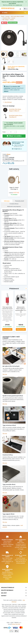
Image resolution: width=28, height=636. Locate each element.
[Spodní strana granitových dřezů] (14, 385)
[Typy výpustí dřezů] (14, 503)
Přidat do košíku (14, 136)
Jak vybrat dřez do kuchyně (11, 366)
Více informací (8, 102)
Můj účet (4, 593)
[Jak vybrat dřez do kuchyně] (14, 355)
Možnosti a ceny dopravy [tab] (14, 206)
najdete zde (19, 5)
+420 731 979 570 (19, 145)
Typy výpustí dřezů (8, 514)
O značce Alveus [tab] (14, 203)
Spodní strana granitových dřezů (13, 396)
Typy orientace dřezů (9, 425)
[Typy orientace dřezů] (14, 415)
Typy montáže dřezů (9, 484)
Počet (4, 132)
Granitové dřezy (8, 455)
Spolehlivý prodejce (7, 587)
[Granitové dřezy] (14, 444)
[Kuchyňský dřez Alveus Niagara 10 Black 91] (5, 110)
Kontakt (3, 595)
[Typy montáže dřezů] (14, 474)
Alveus (8, 154)
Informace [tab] (6, 201)
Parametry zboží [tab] (19, 201)
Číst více (5, 374)
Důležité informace (7, 590)
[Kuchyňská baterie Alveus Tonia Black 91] (5, 116)
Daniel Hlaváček (16, 624)
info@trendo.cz (18, 148)
